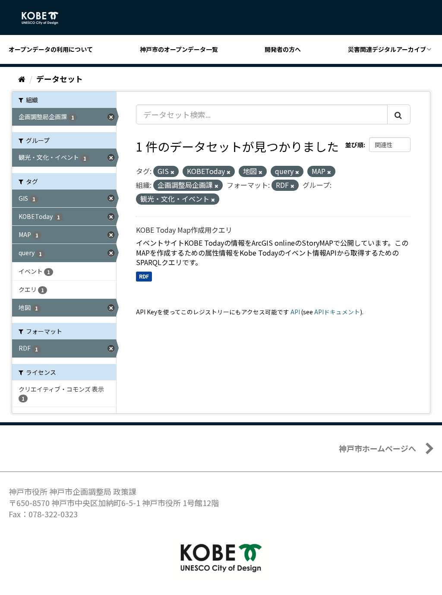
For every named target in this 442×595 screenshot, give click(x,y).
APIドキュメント (337, 311)
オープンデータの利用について (51, 49)
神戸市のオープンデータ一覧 (179, 49)
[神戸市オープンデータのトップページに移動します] (45, 18)
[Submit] (398, 114)
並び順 (354, 144)
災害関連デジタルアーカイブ (387, 49)
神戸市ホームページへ (377, 448)
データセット (59, 78)
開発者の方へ (283, 49)
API (295, 311)
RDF (144, 276)
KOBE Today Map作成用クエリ (184, 230)
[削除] (172, 171)
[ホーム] (21, 78)
